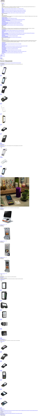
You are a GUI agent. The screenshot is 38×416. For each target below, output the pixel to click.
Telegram (4, 414)
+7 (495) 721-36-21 (2, 54)
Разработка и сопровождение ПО (4, 410)
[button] (19, 65)
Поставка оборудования (12, 410)
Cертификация (23, 410)
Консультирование (27, 410)
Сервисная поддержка (18, 410)
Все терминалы (2, 144)
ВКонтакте (1, 414)
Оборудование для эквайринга (4, 413)
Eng (1, 55)
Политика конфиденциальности (34, 410)
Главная (3, 3)
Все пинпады (2, 208)
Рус (0, 55)
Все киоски (1, 277)
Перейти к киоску (2, 224)
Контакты (3, 53)
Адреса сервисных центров (18, 413)
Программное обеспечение (11, 413)
